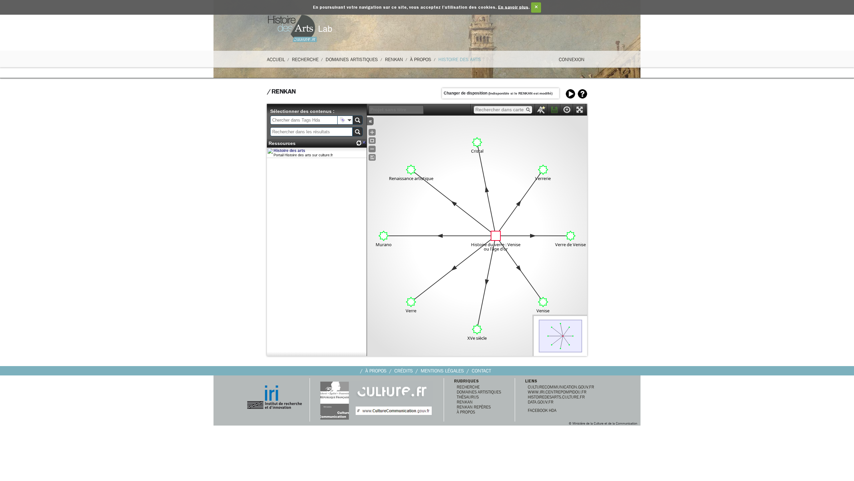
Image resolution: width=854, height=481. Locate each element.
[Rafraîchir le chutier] (359, 143)
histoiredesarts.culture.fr (556, 396)
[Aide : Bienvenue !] (582, 94)
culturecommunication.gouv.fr (561, 386)
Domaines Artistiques (352, 59)
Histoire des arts (289, 150)
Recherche (305, 59)
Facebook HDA (542, 410)
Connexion (571, 59)
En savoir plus (513, 7)
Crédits (403, 370)
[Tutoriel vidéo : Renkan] (570, 94)
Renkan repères (474, 407)
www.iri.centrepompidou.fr (557, 391)
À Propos (420, 59)
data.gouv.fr (540, 402)
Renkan (394, 59)
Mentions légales (442, 370)
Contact (481, 370)
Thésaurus (468, 396)
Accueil (276, 59)
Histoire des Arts (459, 59)
